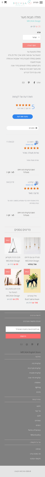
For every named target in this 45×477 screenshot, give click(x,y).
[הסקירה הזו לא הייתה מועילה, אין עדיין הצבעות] (9, 172)
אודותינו (38, 449)
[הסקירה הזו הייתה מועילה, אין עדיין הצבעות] (13, 172)
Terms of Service (34, 430)
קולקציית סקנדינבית (34, 368)
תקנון (39, 416)
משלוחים (38, 420)
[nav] (38, 2)
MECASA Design (34, 21)
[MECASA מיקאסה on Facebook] (37, 344)
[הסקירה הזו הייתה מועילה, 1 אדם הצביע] (13, 215)
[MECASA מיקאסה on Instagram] (26, 344)
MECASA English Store (31, 352)
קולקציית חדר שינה (34, 378)
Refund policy (36, 435)
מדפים (38, 392)
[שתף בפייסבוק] (33, 82)
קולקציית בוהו (36, 363)
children (38, 382)
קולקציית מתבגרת (35, 373)
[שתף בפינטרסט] (27, 82)
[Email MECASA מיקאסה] (21, 344)
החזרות (38, 425)
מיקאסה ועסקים (35, 458)
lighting (38, 387)
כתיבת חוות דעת (22, 116)
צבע (39, 32)
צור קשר (38, 411)
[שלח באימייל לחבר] (22, 82)
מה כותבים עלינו (35, 454)
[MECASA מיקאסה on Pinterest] (32, 344)
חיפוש (39, 406)
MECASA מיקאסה (20, 471)
